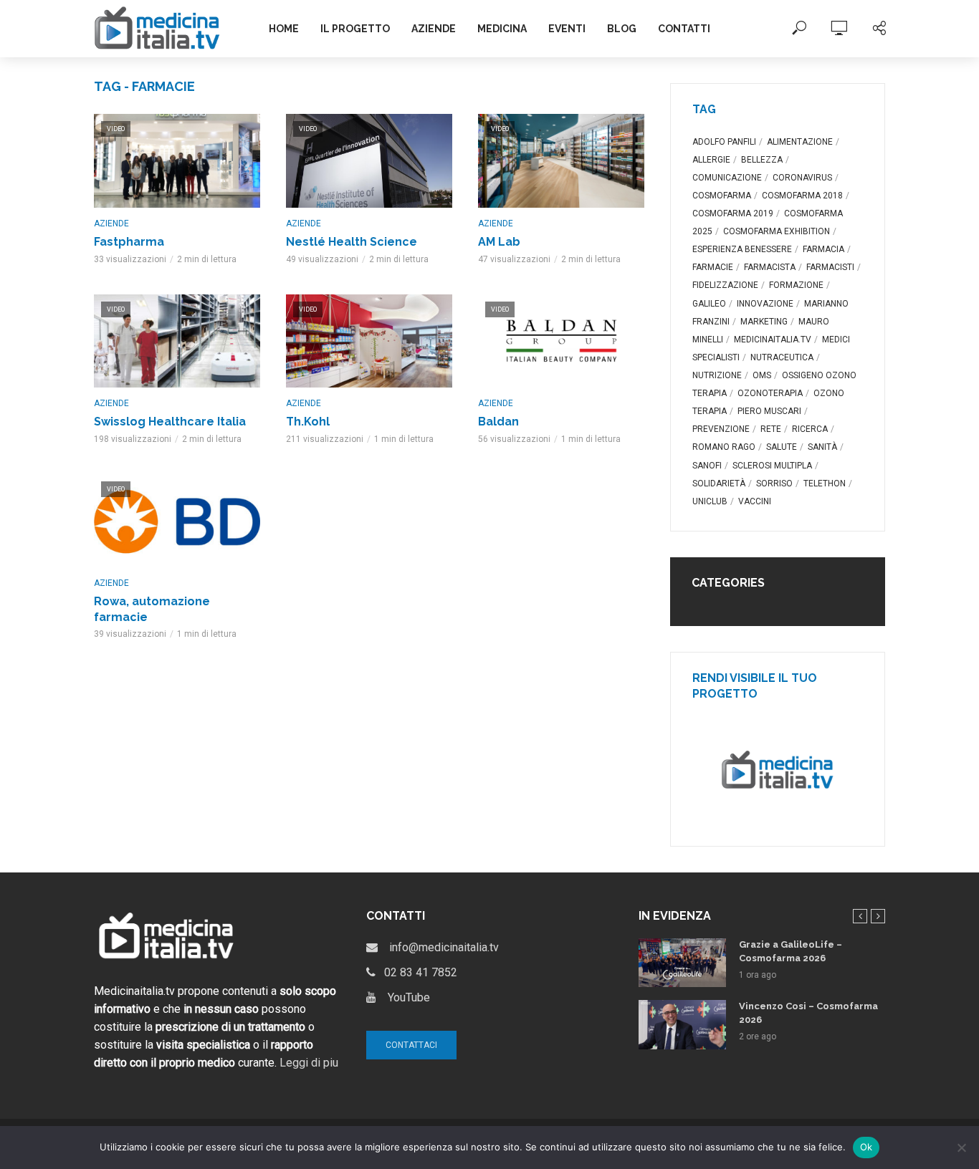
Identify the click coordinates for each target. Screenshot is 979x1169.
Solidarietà (718, 483)
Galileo (709, 304)
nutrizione (717, 375)
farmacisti (830, 267)
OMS (762, 375)
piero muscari (769, 411)
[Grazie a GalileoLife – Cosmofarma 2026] (682, 963)
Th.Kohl (308, 421)
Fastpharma (129, 242)
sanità (822, 447)
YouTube (403, 997)
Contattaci (411, 1045)
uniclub (709, 501)
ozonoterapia (770, 393)
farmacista (770, 267)
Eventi (567, 28)
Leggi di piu (309, 1062)
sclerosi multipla (772, 466)
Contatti (684, 28)
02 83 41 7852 (416, 972)
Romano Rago (723, 447)
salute (781, 447)
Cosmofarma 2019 (732, 213)
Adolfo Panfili (724, 142)
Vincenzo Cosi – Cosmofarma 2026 (808, 1013)
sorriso (774, 483)
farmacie (712, 267)
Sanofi (707, 466)
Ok (866, 1147)
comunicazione (727, 178)
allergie (711, 160)
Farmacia (823, 249)
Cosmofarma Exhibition (776, 231)
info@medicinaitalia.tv (438, 947)
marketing (764, 322)
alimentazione (800, 142)
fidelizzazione (725, 285)
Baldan (498, 421)
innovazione (765, 304)
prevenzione (721, 429)
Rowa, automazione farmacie (152, 609)
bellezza (762, 160)
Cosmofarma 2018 (802, 196)
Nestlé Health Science (351, 242)
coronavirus (802, 178)
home (284, 28)
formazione (796, 285)
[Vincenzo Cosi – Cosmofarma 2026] (682, 1024)
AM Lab (499, 242)
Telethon (824, 483)
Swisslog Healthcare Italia (170, 421)
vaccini (754, 501)
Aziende (433, 28)
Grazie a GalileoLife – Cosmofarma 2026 (790, 951)
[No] (961, 1147)
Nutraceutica (781, 357)
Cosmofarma (721, 196)
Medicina (502, 28)
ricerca (810, 429)
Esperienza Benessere (742, 249)
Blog (621, 28)
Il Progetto (355, 28)
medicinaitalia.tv (772, 340)
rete (770, 429)
